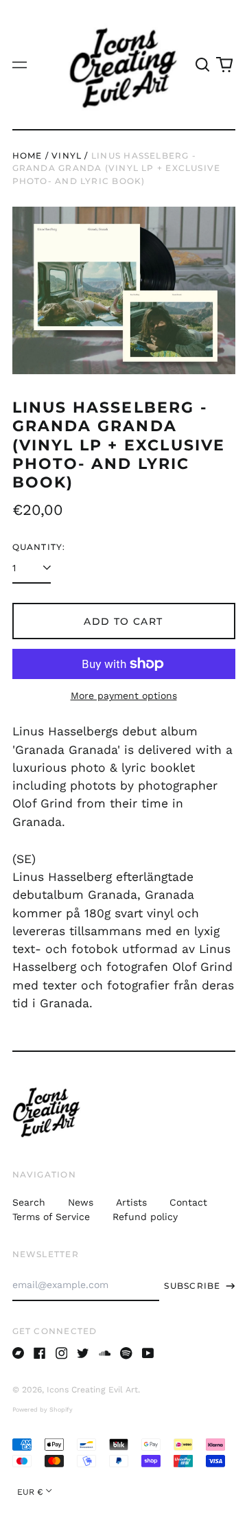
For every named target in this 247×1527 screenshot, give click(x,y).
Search (28, 1202)
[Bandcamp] (18, 1353)
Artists (131, 1202)
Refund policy (145, 1216)
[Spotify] (126, 1353)
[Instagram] (62, 1353)
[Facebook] (40, 1353)
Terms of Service (51, 1216)
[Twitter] (83, 1353)
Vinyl (66, 155)
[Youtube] (148, 1353)
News (80, 1202)
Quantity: (39, 547)
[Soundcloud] (105, 1353)
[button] (203, 65)
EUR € (30, 1492)
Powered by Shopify (42, 1409)
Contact (188, 1202)
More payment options (124, 695)
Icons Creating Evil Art (92, 1389)
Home (27, 155)
